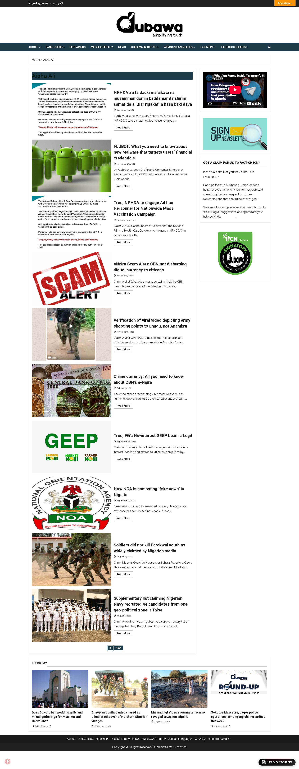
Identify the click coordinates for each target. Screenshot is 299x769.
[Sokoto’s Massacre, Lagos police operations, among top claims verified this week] (239, 689)
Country (207, 47)
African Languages (178, 47)
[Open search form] (269, 47)
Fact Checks (55, 47)
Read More (124, 128)
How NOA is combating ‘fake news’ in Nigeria (71, 503)
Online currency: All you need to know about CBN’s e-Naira (71, 390)
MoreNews (161, 747)
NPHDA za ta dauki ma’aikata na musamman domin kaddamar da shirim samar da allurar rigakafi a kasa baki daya (71, 109)
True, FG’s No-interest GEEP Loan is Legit (71, 447)
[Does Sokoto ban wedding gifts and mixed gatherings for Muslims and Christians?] (60, 689)
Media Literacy (102, 47)
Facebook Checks (234, 47)
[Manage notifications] (7, 761)
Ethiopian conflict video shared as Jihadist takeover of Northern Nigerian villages (119, 717)
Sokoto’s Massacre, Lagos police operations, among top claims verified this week (238, 717)
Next (118, 648)
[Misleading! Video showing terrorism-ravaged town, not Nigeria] (179, 689)
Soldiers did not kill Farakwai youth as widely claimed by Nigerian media (71, 559)
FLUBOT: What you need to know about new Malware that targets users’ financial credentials (71, 166)
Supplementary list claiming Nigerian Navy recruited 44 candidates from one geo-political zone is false (71, 615)
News (122, 47)
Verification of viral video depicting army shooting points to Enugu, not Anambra (71, 334)
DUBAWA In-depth (143, 47)
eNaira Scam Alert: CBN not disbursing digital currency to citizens (71, 278)
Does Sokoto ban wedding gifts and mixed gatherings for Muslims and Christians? (57, 717)
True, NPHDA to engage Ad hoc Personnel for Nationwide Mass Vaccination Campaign (71, 222)
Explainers (77, 47)
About (33, 47)
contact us (228, 216)
